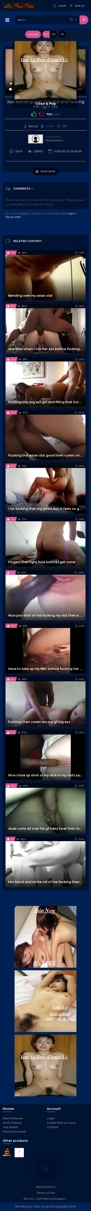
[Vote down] (41, 114)
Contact (52, 1127)
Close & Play (45, 104)
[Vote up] (33, 114)
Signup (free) (13, 216)
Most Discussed (14, 1131)
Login (71, 213)
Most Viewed (12, 1122)
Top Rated (10, 1127)
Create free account (61, 1122)
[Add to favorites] (59, 126)
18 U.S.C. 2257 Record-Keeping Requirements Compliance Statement (45, 1198)
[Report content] (65, 126)
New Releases (13, 1118)
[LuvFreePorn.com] (19, 5)
